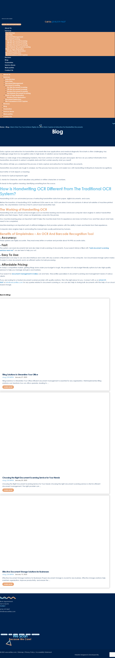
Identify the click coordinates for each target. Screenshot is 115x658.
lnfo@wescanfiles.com (7, 611)
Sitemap (21, 652)
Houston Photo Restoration (16, 51)
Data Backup (10, 33)
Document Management (14, 37)
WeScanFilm (9, 67)
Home (2, 127)
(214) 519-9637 (55, 21)
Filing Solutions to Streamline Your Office (20, 374)
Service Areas (10, 65)
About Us (8, 28)
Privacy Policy (29, 652)
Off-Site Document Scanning (17, 43)
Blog (6, 60)
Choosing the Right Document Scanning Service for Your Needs (31, 477)
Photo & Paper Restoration (14, 49)
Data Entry (9, 35)
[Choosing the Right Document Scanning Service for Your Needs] (55, 433)
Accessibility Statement (44, 652)
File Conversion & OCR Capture (16, 55)
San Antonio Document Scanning (19, 47)
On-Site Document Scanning (17, 41)
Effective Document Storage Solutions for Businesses (25, 571)
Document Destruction (13, 53)
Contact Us (9, 70)
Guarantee (9, 62)
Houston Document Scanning (17, 45)
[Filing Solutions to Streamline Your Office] (55, 334)
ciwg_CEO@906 (8, 377)
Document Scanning (12, 39)
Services (8, 31)
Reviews (8, 57)
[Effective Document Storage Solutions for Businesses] (55, 531)
